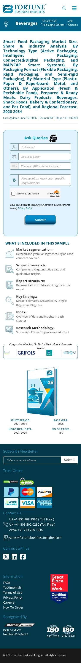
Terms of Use (12, 592)
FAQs (7, 582)
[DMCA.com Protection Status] (11, 480)
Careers (8, 602)
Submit (40, 220)
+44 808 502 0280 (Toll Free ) (34, 524)
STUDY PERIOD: (20, 420)
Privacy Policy (25, 208)
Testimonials (12, 587)
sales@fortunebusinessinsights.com (35, 538)
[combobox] (14, 166)
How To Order (13, 607)
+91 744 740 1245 (30, 530)
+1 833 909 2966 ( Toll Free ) (34, 519)
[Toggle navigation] (74, 8)
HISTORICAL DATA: (20, 429)
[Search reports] (64, 8)
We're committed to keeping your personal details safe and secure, (40, 206)
